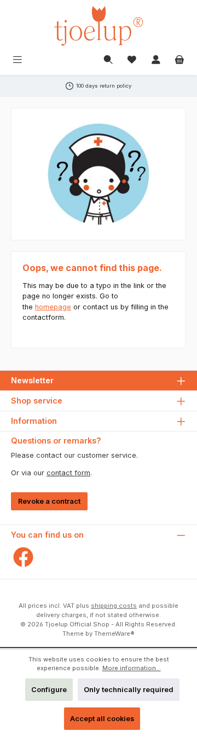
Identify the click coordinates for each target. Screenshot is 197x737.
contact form (68, 473)
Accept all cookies (102, 719)
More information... (131, 668)
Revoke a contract (49, 501)
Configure (49, 690)
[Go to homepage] (98, 25)
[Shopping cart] (179, 60)
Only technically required (128, 690)
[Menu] (17, 60)
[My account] (156, 60)
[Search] (108, 60)
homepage (53, 307)
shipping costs (114, 605)
